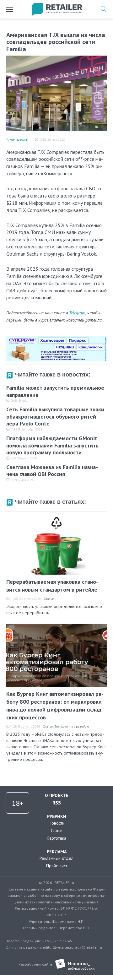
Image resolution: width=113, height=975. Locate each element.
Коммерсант (19, 139)
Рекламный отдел (56, 858)
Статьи (49, 598)
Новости (56, 823)
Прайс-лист (56, 866)
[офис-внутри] (56, 339)
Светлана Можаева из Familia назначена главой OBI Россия (52, 470)
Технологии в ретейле (72, 726)
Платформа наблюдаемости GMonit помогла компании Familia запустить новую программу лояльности (52, 445)
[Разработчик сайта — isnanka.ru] (74, 964)
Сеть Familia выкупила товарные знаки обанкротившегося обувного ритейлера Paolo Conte (55, 416)
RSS (56, 802)
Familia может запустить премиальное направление (55, 391)
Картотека (56, 838)
